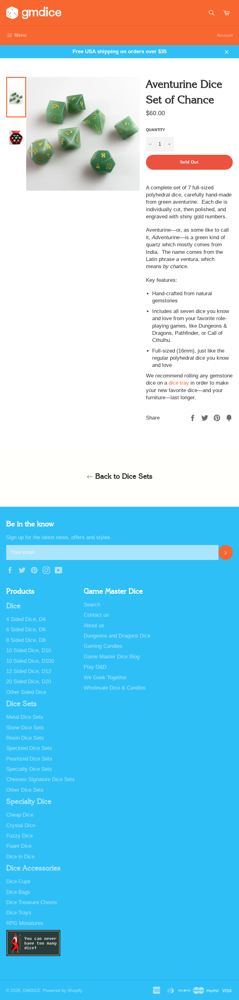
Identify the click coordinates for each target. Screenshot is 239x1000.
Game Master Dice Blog (111, 657)
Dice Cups (18, 881)
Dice (13, 606)
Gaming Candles (103, 646)
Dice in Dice (20, 857)
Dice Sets (21, 704)
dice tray (179, 383)
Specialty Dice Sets (29, 769)
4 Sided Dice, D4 (25, 619)
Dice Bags (18, 892)
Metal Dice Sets (24, 717)
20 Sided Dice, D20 (28, 682)
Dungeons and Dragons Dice (117, 636)
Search (92, 605)
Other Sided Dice (26, 692)
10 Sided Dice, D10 (28, 650)
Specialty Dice (28, 801)
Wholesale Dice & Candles (115, 688)
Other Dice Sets (25, 790)
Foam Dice (18, 846)
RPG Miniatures (24, 923)
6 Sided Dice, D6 (25, 630)
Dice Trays (18, 913)
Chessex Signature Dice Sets (40, 779)
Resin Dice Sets (25, 738)
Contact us (96, 615)
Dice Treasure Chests (31, 902)
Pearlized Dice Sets (29, 759)
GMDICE (31, 990)
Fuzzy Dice (19, 836)
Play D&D (95, 667)
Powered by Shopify (62, 990)
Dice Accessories (33, 868)
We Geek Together (105, 677)
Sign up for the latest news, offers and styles (58, 537)
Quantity (155, 130)
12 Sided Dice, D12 (28, 671)
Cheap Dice (19, 815)
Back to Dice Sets (122, 476)
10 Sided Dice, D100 (30, 661)
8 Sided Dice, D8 (25, 640)
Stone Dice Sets (25, 728)
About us (94, 625)
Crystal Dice (20, 825)
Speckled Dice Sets (29, 748)
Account (225, 35)
